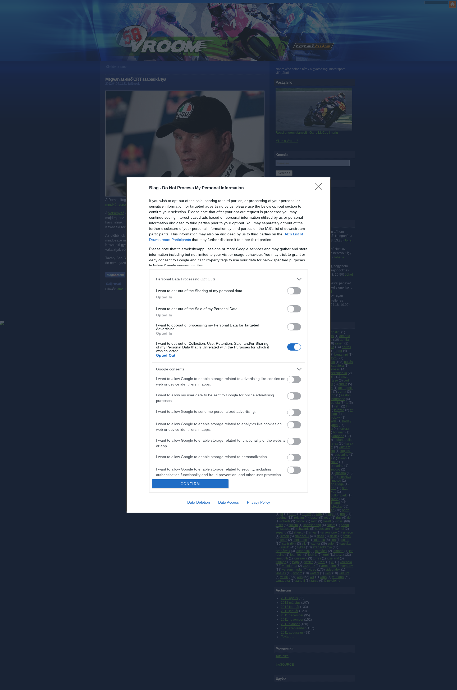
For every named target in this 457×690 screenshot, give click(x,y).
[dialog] (228, 345)
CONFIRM (190, 484)
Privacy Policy (258, 502)
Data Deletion (198, 502)
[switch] (294, 290)
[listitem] (228, 279)
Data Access (228, 502)
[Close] (320, 188)
